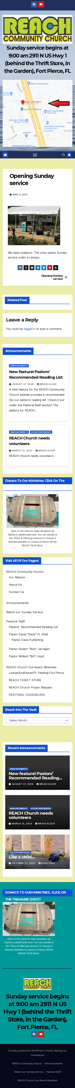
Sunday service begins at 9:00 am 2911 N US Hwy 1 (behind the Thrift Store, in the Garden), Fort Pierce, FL (37, 1012)
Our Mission (17, 577)
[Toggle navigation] (35, 154)
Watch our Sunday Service (24, 612)
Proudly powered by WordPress (26, 1050)
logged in (30, 329)
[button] (63, 155)
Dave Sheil (48, 863)
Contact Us (16, 592)
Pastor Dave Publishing (27, 640)
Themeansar (37, 1055)
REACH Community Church (24, 571)
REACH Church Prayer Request (30, 687)
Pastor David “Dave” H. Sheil (28, 634)
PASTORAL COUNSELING (27, 694)
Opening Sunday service (52, 277)
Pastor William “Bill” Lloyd (26, 656)
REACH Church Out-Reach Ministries (31, 667)
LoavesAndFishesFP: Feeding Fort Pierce (36, 673)
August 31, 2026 (23, 384)
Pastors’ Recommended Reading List (33, 627)
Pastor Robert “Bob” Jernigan (29, 649)
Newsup (58, 1050)
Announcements (19, 366)
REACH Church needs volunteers (31, 815)
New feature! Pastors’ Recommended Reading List (34, 778)
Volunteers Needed (41, 432)
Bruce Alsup (48, 384)
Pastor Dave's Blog (20, 852)
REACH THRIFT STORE (25, 680)
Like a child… (22, 857)
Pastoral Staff (15, 621)
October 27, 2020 (24, 863)
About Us (15, 584)
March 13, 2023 (22, 450)
